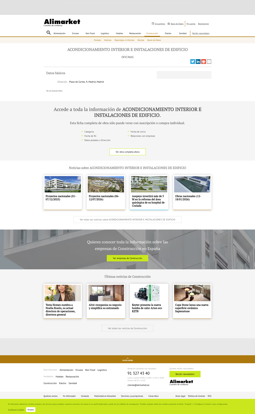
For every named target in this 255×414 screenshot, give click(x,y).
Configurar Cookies (16, 410)
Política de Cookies (196, 396)
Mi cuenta (190, 23)
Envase (75, 33)
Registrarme (203, 23)
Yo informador (69, 396)
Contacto (85, 396)
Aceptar (30, 410)
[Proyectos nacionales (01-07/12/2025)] (63, 192)
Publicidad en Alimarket (105, 396)
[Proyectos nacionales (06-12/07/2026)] (106, 192)
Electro (168, 33)
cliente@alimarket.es (138, 385)
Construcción (152, 33)
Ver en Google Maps (54, 90)
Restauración (135, 33)
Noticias (107, 40)
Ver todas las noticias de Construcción (127, 328)
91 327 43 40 (139, 373)
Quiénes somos (51, 396)
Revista (141, 40)
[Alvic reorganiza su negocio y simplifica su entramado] (106, 301)
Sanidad (182, 33)
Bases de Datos (154, 40)
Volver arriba (127, 360)
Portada (97, 40)
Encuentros (160, 23)
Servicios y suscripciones (132, 396)
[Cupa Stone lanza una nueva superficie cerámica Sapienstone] (192, 301)
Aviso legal (180, 396)
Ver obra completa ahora (127, 151)
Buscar (49, 32)
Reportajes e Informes (124, 40)
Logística (105, 33)
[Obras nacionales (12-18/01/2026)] (192, 192)
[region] (127, 406)
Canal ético (153, 396)
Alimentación (59, 33)
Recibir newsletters (200, 33)
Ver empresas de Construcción (127, 258)
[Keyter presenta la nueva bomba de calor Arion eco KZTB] (149, 301)
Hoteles (119, 33)
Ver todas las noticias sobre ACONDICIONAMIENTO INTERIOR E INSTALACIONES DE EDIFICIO (127, 219)
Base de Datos (177, 23)
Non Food (90, 33)
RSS (209, 396)
